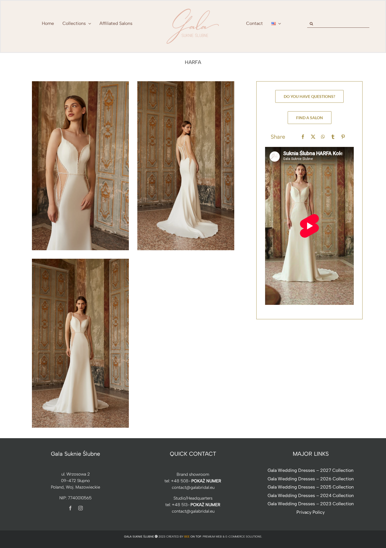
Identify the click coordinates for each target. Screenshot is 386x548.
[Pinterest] (343, 137)
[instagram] (80, 508)
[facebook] (70, 508)
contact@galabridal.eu (193, 487)
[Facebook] (303, 137)
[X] (313, 137)
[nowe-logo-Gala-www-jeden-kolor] (193, 8)
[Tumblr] (333, 137)
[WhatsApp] (323, 137)
